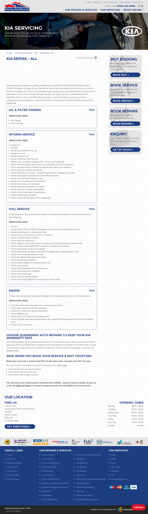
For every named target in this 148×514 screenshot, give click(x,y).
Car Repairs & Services (81, 10)
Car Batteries (82, 463)
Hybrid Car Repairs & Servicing (55, 487)
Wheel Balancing (49, 499)
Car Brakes (81, 467)
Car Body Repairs (49, 467)
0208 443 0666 (120, 6)
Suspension (47, 495)
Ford (113, 463)
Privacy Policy (13, 475)
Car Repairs (81, 471)
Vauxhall (114, 471)
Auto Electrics (48, 459)
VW (112, 475)
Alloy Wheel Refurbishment (88, 455)
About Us (97, 2)
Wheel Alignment (84, 495)
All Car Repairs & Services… (88, 499)
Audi (113, 455)
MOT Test (46, 491)
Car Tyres (80, 475)
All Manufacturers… (119, 479)
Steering (80, 491)
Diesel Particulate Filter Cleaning (90, 479)
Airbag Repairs (48, 455)
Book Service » (123, 100)
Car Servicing (110, 10)
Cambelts (80, 459)
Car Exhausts (47, 471)
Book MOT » (121, 74)
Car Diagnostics (83, 483)
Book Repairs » (123, 123)
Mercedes (115, 467)
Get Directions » (18, 426)
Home (89, 2)
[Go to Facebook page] (139, 6)
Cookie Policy (13, 479)
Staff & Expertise (110, 2)
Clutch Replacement (51, 479)
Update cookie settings (13, 511)
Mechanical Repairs (85, 487)
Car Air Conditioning (50, 463)
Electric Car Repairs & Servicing (55, 483)
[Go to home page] (17, 6)
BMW (113, 459)
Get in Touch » (123, 149)
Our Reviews (125, 2)
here (47, 386)
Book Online (132, 10)
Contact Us (137, 2)
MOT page (62, 365)
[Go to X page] (142, 6)
